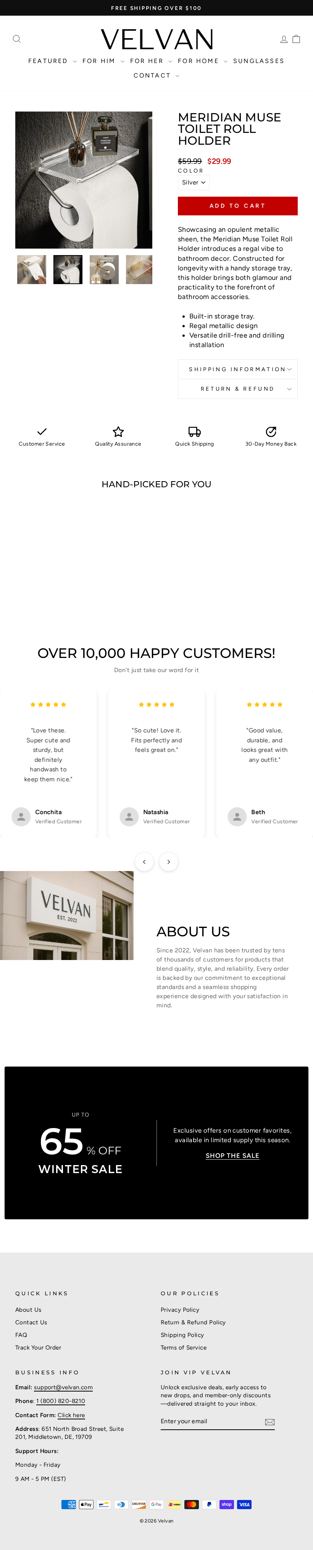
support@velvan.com (63, 1387)
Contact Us (31, 1322)
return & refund (238, 388)
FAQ (21, 1334)
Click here (71, 1415)
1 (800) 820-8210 (60, 1401)
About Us (28, 1309)
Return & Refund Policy (193, 1322)
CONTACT (154, 75)
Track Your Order (38, 1347)
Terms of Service (184, 1347)
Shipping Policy (182, 1334)
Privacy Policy (180, 1309)
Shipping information (237, 369)
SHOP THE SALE (233, 1155)
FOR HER (148, 61)
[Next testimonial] (169, 862)
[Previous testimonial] (144, 862)
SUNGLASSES (259, 61)
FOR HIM (100, 61)
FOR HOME (200, 61)
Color (191, 170)
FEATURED (49, 61)
